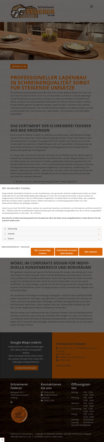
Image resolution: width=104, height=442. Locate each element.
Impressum (25, 246)
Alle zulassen (90, 251)
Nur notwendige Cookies (42, 252)
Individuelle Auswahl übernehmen (67, 252)
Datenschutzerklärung (10, 246)
